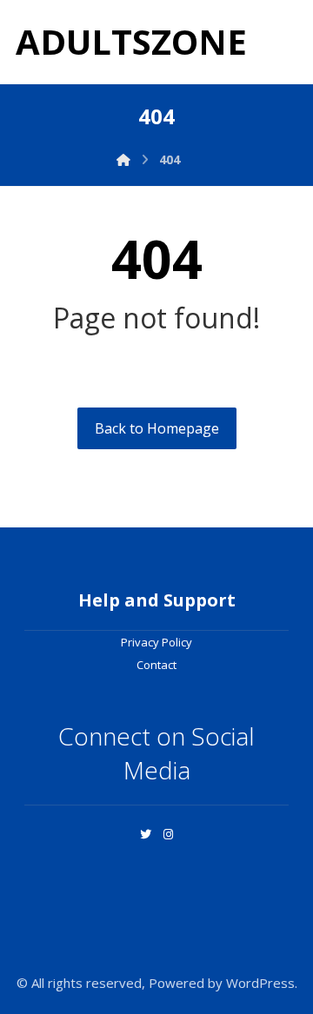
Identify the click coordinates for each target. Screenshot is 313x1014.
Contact (156, 665)
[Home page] (123, 159)
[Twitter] (145, 834)
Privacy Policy (156, 642)
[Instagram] (167, 834)
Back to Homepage (157, 428)
